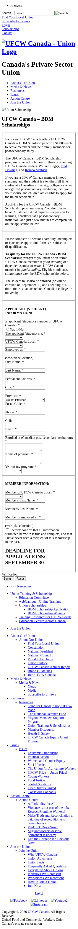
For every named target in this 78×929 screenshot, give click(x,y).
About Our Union (22, 83)
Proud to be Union (40, 659)
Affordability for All (41, 804)
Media (32, 690)
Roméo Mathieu (36, 170)
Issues (14, 94)
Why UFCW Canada (42, 854)
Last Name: (14, 370)
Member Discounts (41, 729)
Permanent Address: (20, 379)
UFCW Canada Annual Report (49, 667)
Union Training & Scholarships (31, 593)
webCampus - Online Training (40, 601)
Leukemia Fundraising (43, 753)
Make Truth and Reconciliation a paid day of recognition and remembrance (50, 819)
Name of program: (19, 454)
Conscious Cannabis (42, 792)
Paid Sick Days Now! (43, 827)
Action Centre (20, 98)
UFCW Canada (38, 912)
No (21, 329)
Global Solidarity (39, 784)
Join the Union (20, 102)
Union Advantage (40, 858)
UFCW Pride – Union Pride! (47, 772)
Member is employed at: (23, 517)
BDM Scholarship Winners (46, 613)
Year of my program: (20, 467)
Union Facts (36, 862)
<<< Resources (20, 586)
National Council (39, 655)
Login (39, 893)
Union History (37, 663)
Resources (17, 90)
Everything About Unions (45, 870)
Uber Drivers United (42, 788)
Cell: (8, 421)
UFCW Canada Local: (22, 341)
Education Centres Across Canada (42, 621)
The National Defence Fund (47, 714)
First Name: (14, 362)
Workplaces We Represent (46, 878)
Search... (8, 13)
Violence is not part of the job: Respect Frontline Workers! (48, 809)
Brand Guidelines (40, 671)
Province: (13, 396)
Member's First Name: (21, 500)
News (32, 686)
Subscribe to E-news (42, 694)
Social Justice (37, 764)
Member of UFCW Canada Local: (30, 492)
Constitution (36, 647)
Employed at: (15, 349)
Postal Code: (15, 404)
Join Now (34, 886)
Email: (11, 429)
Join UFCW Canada (42, 675)
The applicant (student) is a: (25, 333)
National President (40, 651)
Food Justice (36, 780)
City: (10, 387)
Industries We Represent (44, 874)
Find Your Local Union (44, 643)
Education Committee (34, 597)
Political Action (38, 757)
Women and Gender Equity (46, 761)
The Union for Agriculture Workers (52, 768)
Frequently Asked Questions (47, 866)
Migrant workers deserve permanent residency (45, 833)
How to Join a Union (42, 882)
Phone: (11, 412)
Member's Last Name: (21, 509)
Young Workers (38, 776)
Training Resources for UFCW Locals (45, 617)
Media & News (20, 87)
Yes (12, 329)
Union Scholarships (32, 605)
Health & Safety (39, 733)
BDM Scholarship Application (48, 609)
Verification (10, 574)
